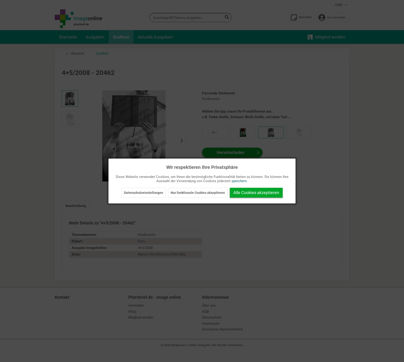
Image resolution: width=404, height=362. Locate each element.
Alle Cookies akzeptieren (256, 192)
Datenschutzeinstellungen (143, 193)
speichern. (239, 181)
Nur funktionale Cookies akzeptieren (198, 193)
